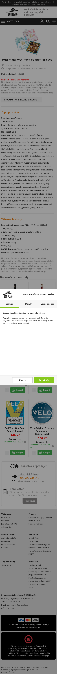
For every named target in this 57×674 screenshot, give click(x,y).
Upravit (22, 380)
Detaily (28, 304)
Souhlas (9, 304)
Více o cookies (47, 304)
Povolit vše (44, 380)
